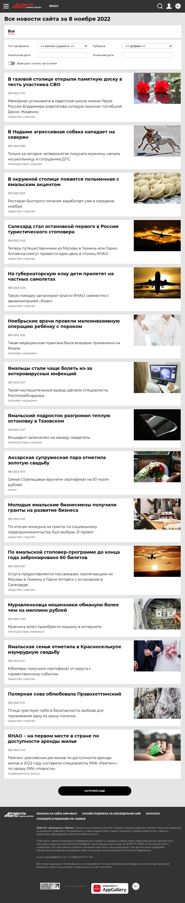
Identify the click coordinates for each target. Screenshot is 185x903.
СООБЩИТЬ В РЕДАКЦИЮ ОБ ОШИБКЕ (61, 818)
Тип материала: (19, 46)
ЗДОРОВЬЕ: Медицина (22, 354)
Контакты (153, 813)
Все (11, 31)
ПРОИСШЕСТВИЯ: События (25, 164)
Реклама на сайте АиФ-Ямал (57, 813)
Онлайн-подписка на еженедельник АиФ (111, 813)
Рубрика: (99, 46)
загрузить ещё (94, 790)
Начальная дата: (19, 55)
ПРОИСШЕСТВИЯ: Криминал (26, 632)
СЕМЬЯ (12, 490)
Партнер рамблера (75, 886)
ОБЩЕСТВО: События (21, 117)
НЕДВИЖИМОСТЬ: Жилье (24, 774)
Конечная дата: (103, 55)
